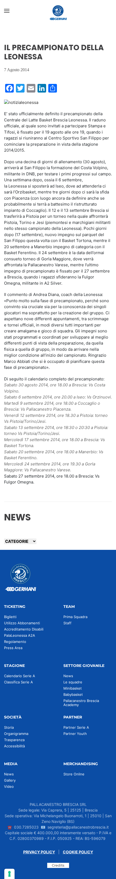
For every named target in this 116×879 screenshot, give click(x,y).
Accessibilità (14, 746)
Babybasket (73, 694)
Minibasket (72, 688)
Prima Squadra (75, 617)
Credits (58, 865)
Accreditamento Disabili (23, 629)
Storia (9, 727)
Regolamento (15, 641)
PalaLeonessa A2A (19, 635)
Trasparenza (14, 740)
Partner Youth (75, 733)
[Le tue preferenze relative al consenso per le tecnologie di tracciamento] (9, 874)
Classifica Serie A (18, 682)
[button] (6, 11)
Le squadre (72, 682)
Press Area (13, 648)
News (68, 676)
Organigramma (16, 733)
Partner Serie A (76, 727)
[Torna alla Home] (58, 11)
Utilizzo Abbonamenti (22, 623)
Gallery (10, 780)
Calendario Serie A (19, 676)
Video (9, 786)
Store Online (73, 774)
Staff (67, 623)
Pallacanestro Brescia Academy (81, 703)
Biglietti (10, 617)
